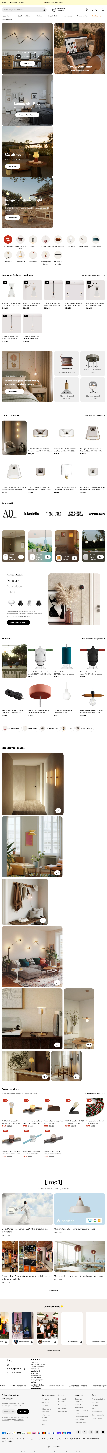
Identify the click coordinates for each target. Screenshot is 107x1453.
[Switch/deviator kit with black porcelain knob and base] (20, 603)
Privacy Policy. (19, 1420)
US (87, 1451)
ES (39, 1451)
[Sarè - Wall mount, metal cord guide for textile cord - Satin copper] (11, 1138)
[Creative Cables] (14, 438)
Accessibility (55, 1447)
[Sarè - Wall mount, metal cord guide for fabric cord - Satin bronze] (32, 1108)
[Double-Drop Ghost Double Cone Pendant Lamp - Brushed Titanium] (32, 290)
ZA (90, 1451)
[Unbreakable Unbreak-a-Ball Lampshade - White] (66, 694)
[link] (10, 513)
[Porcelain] (74, 599)
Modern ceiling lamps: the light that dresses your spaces (78, 1276)
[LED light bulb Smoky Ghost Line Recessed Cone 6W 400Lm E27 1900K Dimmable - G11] (92, 433)
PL (68, 1451)
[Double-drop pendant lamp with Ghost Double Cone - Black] (74, 290)
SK (74, 1451)
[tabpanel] (25, 612)
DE (33, 1451)
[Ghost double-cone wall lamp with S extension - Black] (95, 290)
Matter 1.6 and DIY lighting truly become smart (74, 1229)
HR (49, 1451)
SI (80, 1451)
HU (53, 1451)
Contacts (13, 2)
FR (42, 1451)
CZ (29, 1451)
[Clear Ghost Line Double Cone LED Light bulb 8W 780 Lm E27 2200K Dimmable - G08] (11, 290)
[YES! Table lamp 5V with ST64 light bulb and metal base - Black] (74, 1108)
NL (65, 1451)
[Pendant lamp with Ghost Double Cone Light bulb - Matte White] (53, 290)
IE (55, 1451)
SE (78, 1451)
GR (46, 1451)
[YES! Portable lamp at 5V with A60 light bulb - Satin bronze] (11, 1108)
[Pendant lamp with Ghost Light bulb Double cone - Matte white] (32, 323)
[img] (38, 1359)
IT (58, 1451)
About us (5, 2)
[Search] (43, 9)
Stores (21, 2)
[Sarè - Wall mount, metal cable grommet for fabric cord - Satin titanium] (53, 1138)
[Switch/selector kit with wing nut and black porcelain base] (38, 603)
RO (71, 1451)
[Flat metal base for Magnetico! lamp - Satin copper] (53, 1108)
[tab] (13, 581)
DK (36, 1451)
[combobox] (24, 9)
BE (23, 1451)
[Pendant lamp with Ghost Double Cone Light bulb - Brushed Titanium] (11, 323)
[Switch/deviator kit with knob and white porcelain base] (29, 603)
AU (16, 1451)
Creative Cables (12, 1439)
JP (61, 1451)
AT (19, 1451)
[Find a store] (86, 9)
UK (84, 1451)
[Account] (91, 9)
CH (26, 1451)
